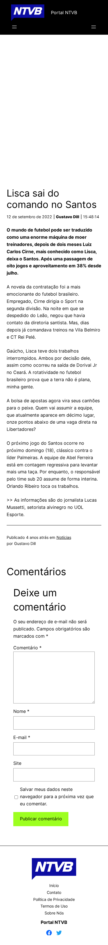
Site (17, 763)
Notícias (63, 537)
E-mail (21, 737)
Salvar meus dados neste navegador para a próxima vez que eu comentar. (57, 796)
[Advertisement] (54, 109)
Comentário (27, 647)
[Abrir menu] (14, 27)
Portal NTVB (64, 12)
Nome (21, 711)
